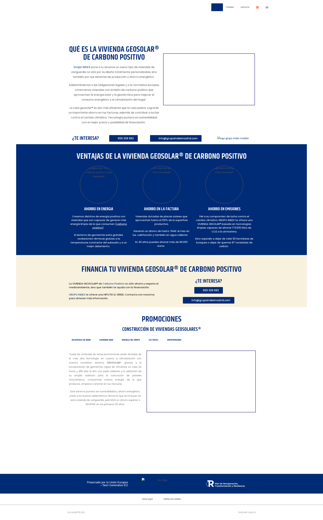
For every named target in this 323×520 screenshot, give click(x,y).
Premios (230, 7)
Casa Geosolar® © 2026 (76, 512)
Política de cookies (172, 499)
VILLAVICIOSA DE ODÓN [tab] (81, 340)
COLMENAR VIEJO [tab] (106, 340)
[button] (70, 439)
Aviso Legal (147, 499)
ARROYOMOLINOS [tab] (174, 340)
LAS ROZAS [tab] (153, 340)
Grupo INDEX (82, 67)
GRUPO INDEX (77, 294)
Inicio (217, 7)
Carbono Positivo (113, 283)
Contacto (245, 7)
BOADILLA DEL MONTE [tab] (131, 340)
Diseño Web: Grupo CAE (247, 512)
